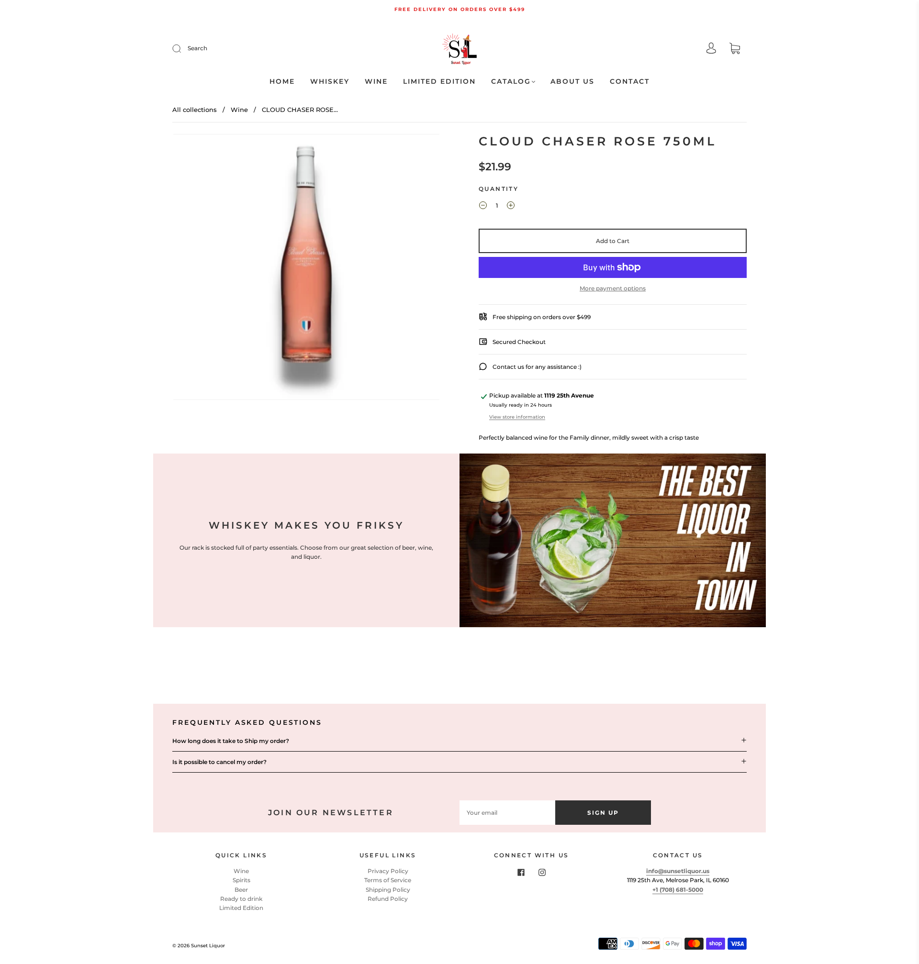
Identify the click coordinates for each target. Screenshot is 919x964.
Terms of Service (387, 880)
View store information (517, 417)
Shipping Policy (388, 889)
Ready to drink (241, 898)
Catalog (511, 82)
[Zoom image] (306, 269)
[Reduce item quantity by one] (482, 206)
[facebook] (520, 872)
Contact (630, 82)
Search (197, 48)
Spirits (241, 880)
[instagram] (541, 872)
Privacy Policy (388, 871)
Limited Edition (439, 82)
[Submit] (182, 48)
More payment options (613, 288)
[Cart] (735, 49)
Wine (376, 82)
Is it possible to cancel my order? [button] (219, 761)
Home (282, 82)
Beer (241, 889)
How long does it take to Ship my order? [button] (230, 740)
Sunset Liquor (208, 945)
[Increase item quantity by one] (510, 206)
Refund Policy (388, 898)
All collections (194, 109)
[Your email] (507, 812)
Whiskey (329, 82)
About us (572, 82)
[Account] (711, 49)
